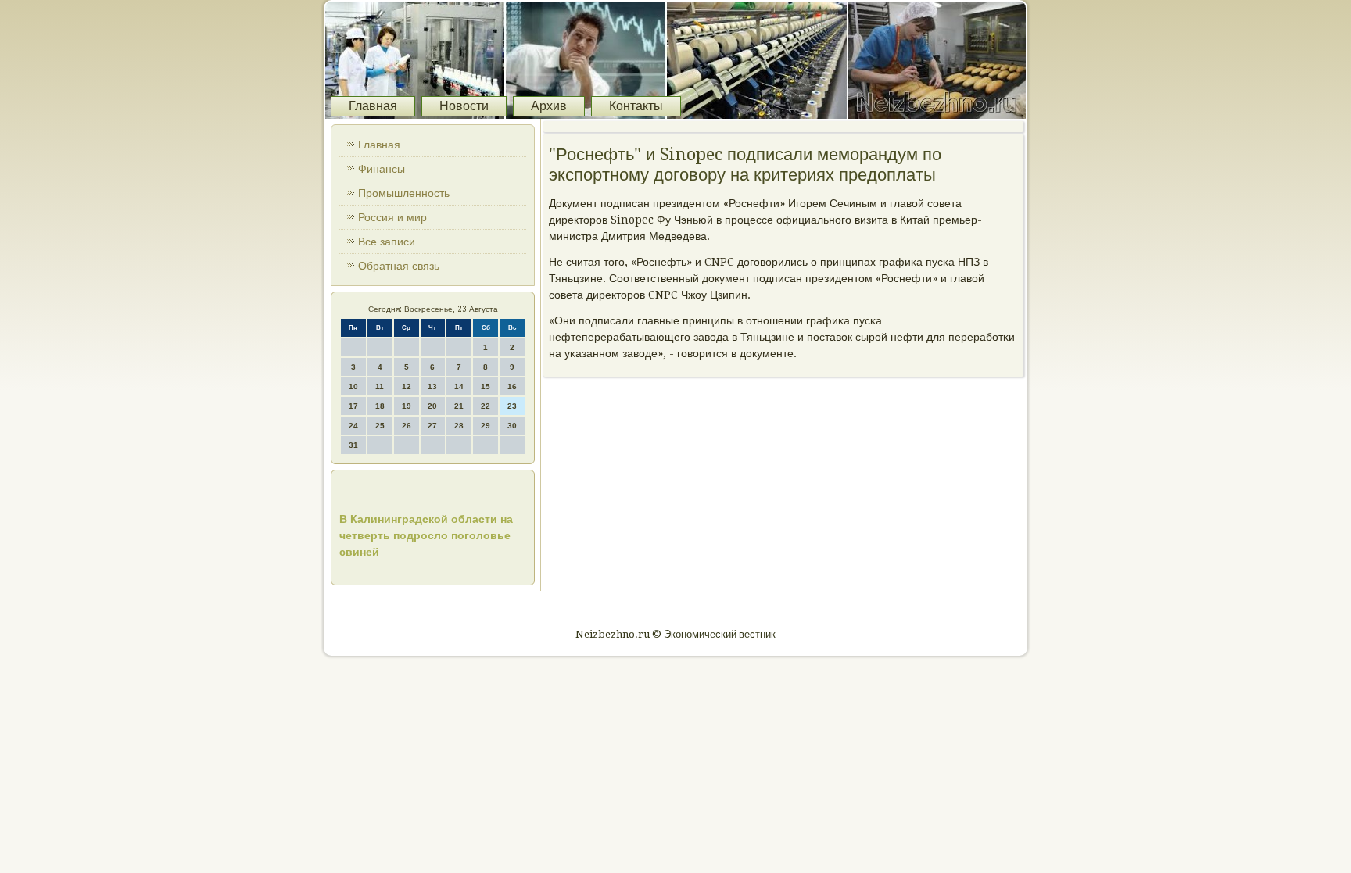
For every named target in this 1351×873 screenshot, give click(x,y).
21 (459, 406)
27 (432, 425)
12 (406, 386)
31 (353, 445)
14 (459, 386)
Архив (549, 106)
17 (353, 406)
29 (485, 425)
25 (380, 425)
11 (379, 386)
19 (406, 406)
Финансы (381, 169)
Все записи (386, 241)
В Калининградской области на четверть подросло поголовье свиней (426, 535)
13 (432, 386)
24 (353, 425)
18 (380, 406)
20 (432, 406)
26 (406, 425)
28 (459, 425)
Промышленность (404, 193)
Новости (464, 106)
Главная (373, 106)
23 (512, 406)
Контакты (636, 106)
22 (485, 406)
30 (512, 425)
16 (512, 386)
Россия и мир (392, 217)
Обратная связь (398, 265)
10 (353, 386)
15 (485, 386)
